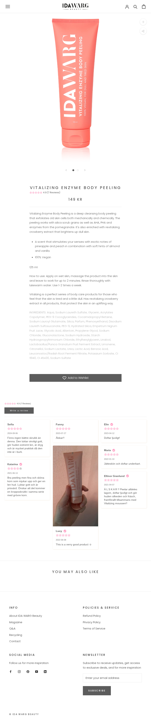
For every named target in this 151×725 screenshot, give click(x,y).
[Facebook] (10, 671)
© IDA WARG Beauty (24, 714)
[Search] (135, 6)
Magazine (15, 622)
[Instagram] (19, 671)
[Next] (84, 170)
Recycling (15, 635)
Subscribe (97, 690)
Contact (15, 641)
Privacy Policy (92, 622)
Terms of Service (94, 628)
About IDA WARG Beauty (25, 616)
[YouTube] (36, 671)
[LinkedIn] (45, 671)
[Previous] (66, 170)
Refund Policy (92, 616)
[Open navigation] (8, 6)
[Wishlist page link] (115, 6)
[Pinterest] (28, 671)
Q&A (12, 628)
